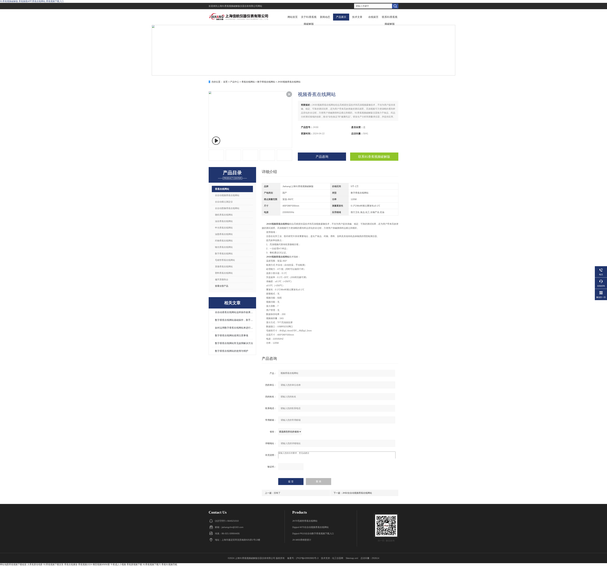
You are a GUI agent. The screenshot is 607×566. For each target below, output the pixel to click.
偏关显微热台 (221, 279)
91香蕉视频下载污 (152, 564)
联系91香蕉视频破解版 (389, 20)
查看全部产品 (221, 286)
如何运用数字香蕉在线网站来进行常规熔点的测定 (234, 327)
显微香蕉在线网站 (224, 266)
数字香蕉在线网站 (266, 82)
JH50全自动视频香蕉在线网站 (357, 493)
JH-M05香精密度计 (301, 540)
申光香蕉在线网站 (224, 227)
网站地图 (4, 564)
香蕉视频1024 (85, 564)
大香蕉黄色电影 (35, 564)
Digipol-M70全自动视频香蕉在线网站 (310, 527)
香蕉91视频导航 (169, 564)
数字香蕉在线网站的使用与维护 (231, 351)
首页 (225, 82)
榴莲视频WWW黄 (101, 564)
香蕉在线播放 (70, 564)
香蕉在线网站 (248, 82)
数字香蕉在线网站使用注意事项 (231, 335)
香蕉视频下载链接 (18, 564)
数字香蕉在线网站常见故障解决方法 (234, 343)
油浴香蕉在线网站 (224, 221)
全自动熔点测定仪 (224, 202)
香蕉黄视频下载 (134, 564)
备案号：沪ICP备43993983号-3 (303, 558)
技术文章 (357, 17)
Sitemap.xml (352, 558)
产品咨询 (322, 156)
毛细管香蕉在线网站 (225, 260)
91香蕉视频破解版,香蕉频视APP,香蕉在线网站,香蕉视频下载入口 (32, 1)
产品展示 (341, 17)
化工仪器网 (337, 558)
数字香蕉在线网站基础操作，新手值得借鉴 (234, 320)
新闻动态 (325, 17)
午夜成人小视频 (118, 564)
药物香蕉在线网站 (224, 240)
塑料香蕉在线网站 (224, 273)
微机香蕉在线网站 (224, 214)
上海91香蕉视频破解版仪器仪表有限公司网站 (240, 6)
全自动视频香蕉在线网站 (227, 195)
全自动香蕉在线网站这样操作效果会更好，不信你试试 (234, 312)
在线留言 (373, 17)
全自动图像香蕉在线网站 (227, 208)
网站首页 (293, 17)
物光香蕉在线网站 (224, 247)
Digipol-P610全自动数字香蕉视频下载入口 (313, 533)
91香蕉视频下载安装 (53, 564)
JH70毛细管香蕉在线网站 (304, 521)
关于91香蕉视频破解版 (308, 20)
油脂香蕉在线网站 (224, 234)
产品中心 (234, 82)
